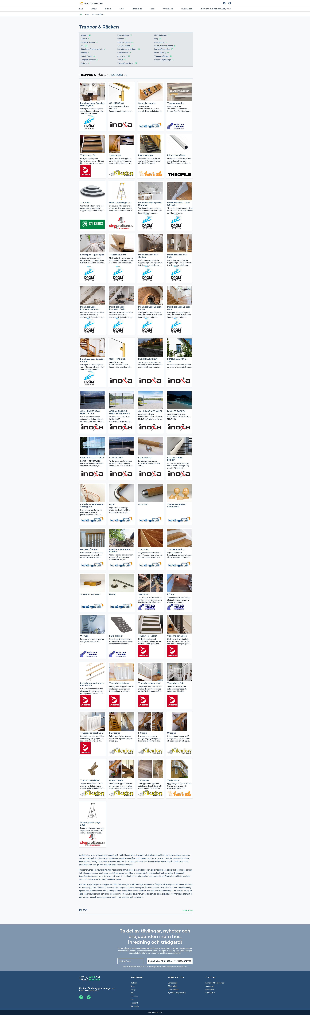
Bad (81, 9)
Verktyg (85, 63)
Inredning (137, 9)
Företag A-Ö (210, 993)
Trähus (122, 60)
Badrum (134, 983)
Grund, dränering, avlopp (165, 46)
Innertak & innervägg (163, 49)
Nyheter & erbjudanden (177, 993)
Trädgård (168, 9)
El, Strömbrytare (162, 35)
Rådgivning (172, 986)
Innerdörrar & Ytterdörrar (128, 49)
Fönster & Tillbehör (89, 42)
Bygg (94, 9)
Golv (84, 46)
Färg (157, 39)
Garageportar (160, 42)
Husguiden (187, 9)
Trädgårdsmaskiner (89, 60)
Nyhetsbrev (209, 990)
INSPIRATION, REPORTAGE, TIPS (216, 9)
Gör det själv (172, 983)
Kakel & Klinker (124, 53)
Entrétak (85, 39)
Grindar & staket (124, 46)
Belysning (86, 35)
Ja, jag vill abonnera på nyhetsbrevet (169, 961)
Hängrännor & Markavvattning (93, 49)
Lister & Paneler (88, 56)
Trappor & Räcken (163, 56)
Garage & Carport (125, 42)
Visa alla (187, 910)
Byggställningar (124, 35)
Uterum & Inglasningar (164, 60)
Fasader (121, 39)
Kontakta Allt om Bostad (214, 983)
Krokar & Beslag (161, 53)
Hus (122, 9)
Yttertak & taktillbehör (127, 63)
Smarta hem (123, 56)
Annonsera (209, 986)
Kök (152, 9)
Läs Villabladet (173, 990)
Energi (108, 9)
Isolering (85, 53)
